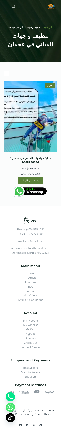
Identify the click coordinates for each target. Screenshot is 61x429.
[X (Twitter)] (34, 425)
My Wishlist (30, 325)
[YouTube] (20, 425)
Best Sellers (30, 368)
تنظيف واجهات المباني (30, 173)
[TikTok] (10, 417)
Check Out (30, 343)
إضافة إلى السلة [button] (30, 180)
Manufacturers (30, 372)
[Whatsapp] (10, 407)
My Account (30, 320)
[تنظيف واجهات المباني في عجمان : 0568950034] (30, 116)
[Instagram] (27, 425)
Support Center (30, 347)
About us (30, 282)
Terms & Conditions (30, 300)
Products (30, 277)
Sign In (30, 334)
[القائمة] (8, 6)
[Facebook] (40, 425)
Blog (30, 286)
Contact (31, 291)
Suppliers (31, 376)
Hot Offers (30, 295)
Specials (30, 338)
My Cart (31, 329)
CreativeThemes (43, 414)
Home (30, 273)
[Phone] (10, 396)
